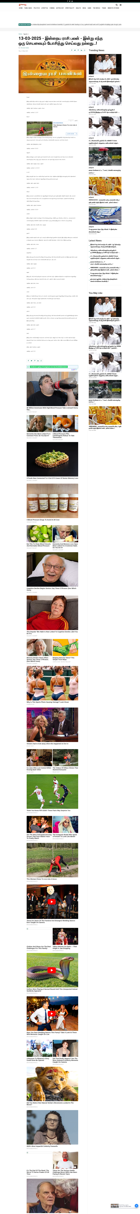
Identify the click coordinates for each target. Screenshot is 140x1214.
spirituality (69, 8)
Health (78, 8)
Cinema (52, 8)
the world (96, 8)
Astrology (60, 8)
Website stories (113, 8)
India (84, 8)
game (89, 8)
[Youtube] (72, 1)
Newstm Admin (25, 48)
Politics (37, 8)
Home (21, 8)
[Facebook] (68, 1)
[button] (120, 5)
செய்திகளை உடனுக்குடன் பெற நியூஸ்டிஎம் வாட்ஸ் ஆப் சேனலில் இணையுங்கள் (49, 366)
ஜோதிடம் (26, 34)
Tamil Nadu (28, 8)
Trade (104, 8)
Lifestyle (44, 8)
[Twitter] (70, 1)
